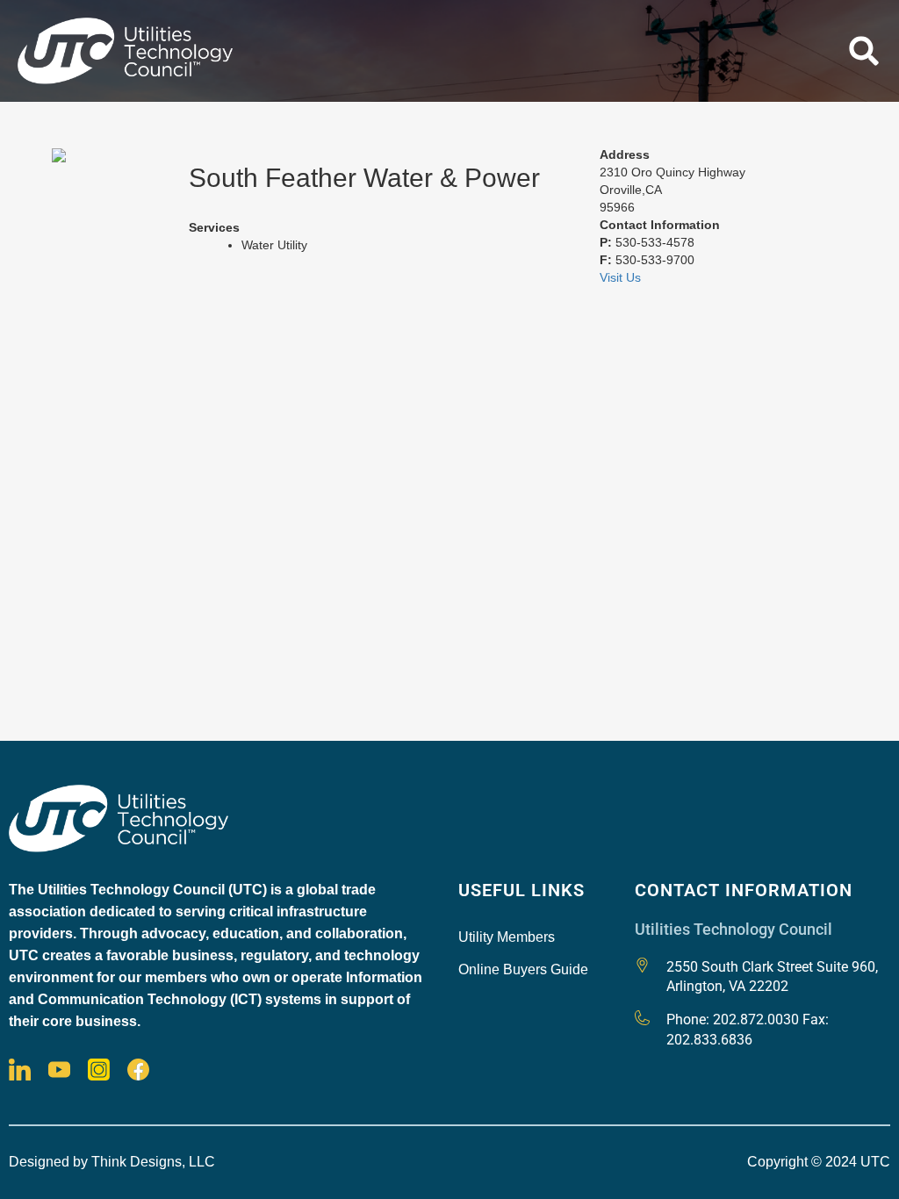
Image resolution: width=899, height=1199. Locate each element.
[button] (863, 50)
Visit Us (620, 277)
